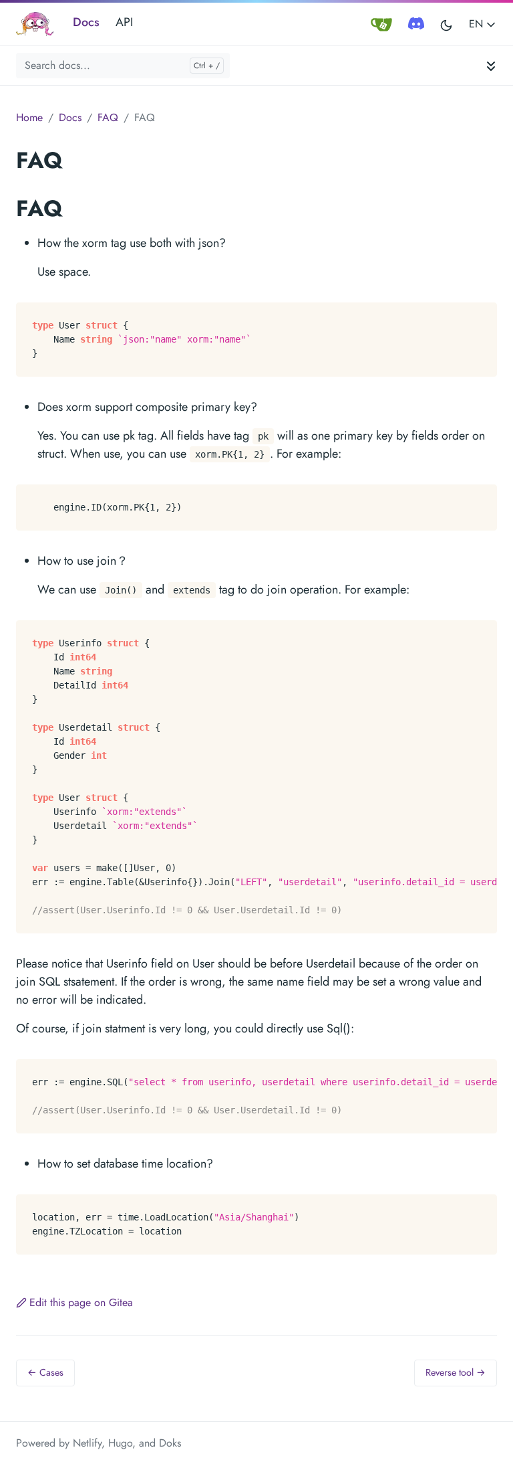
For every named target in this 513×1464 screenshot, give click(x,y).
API (124, 22)
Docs (86, 22)
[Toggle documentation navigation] (491, 65)
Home (29, 117)
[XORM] (35, 24)
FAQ (108, 117)
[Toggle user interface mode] (446, 24)
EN (477, 23)
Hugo (120, 1443)
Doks (170, 1443)
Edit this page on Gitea (81, 1302)
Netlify (87, 1443)
